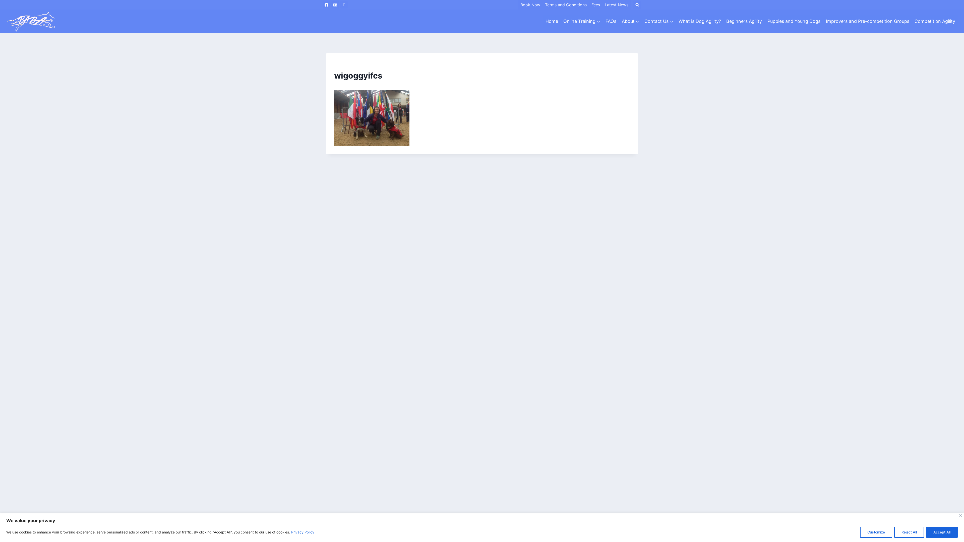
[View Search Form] (637, 5)
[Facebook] (326, 5)
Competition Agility (935, 21)
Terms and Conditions (566, 4)
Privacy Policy (302, 532)
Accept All (941, 532)
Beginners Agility (744, 21)
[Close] (960, 515)
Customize (876, 532)
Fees (595, 4)
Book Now (530, 4)
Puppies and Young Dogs (793, 21)
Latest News (616, 4)
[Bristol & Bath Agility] (31, 21)
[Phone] (344, 5)
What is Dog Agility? (700, 21)
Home (552, 21)
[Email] (335, 5)
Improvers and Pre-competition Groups (867, 21)
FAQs (611, 21)
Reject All (909, 532)
